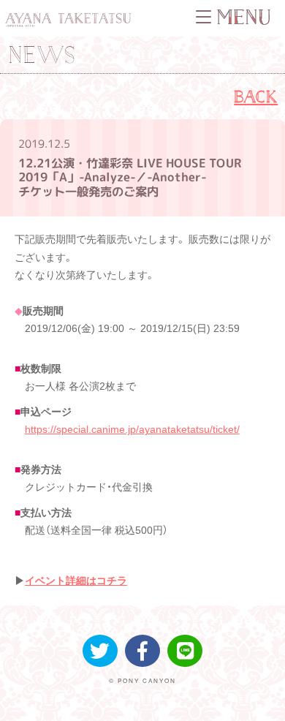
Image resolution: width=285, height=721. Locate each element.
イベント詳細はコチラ (76, 580)
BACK (256, 96)
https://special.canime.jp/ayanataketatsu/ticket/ (132, 429)
